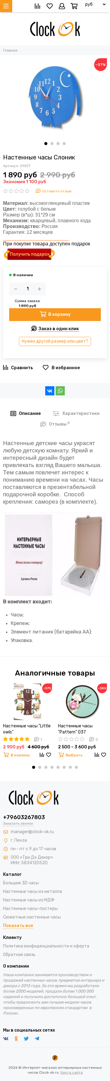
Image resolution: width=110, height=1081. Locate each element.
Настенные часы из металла (32, 891)
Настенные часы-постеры (30, 908)
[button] (45, 143)
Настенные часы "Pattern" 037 (75, 729)
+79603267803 (24, 817)
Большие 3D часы (21, 883)
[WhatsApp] (60, 390)
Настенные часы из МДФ (28, 900)
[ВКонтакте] (49, 390)
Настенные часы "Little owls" (27, 729)
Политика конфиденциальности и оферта (46, 946)
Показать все (18, 925)
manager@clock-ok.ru (32, 831)
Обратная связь (19, 954)
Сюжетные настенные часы (32, 917)
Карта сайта (72, 1072)
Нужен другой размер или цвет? (55, 341)
